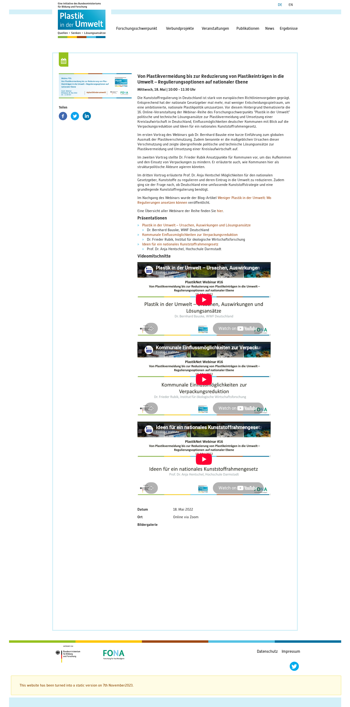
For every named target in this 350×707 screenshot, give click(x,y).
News (269, 28)
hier (220, 211)
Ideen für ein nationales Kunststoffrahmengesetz (180, 244)
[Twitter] (75, 116)
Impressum (291, 651)
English (292, 4)
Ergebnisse (289, 28)
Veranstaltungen (215, 28)
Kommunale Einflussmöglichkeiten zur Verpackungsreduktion (190, 235)
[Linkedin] (87, 116)
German (281, 4)
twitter (294, 666)
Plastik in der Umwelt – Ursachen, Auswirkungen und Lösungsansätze (196, 225)
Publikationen (247, 28)
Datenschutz (267, 651)
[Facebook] (63, 116)
